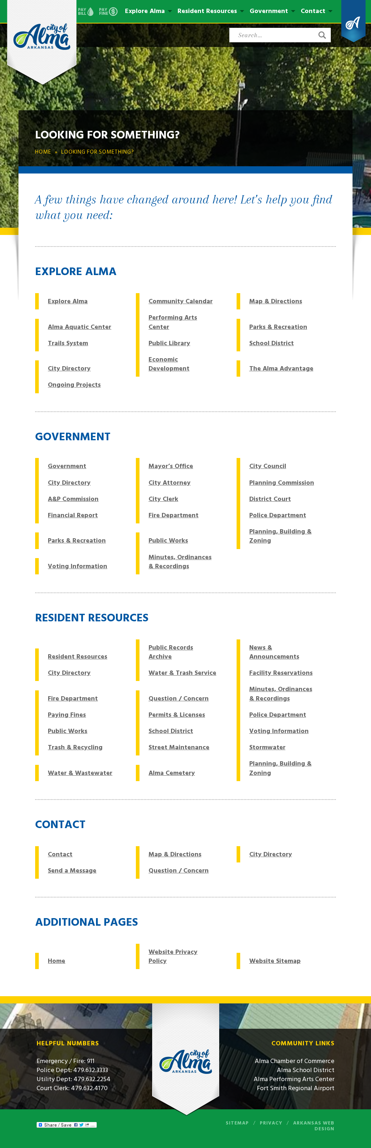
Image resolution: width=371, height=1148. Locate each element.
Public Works (168, 540)
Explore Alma (145, 11)
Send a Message (72, 870)
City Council (267, 466)
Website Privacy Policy (173, 956)
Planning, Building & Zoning (280, 536)
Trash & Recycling (75, 747)
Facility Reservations (281, 673)
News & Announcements (274, 652)
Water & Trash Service (182, 673)
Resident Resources (207, 11)
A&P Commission (73, 499)
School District (271, 343)
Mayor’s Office (171, 466)
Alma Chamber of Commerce (294, 1061)
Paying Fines (67, 715)
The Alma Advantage (281, 368)
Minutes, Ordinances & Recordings (180, 561)
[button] (322, 35)
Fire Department (174, 515)
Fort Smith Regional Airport (295, 1088)
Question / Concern (179, 698)
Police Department (277, 515)
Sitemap (237, 1123)
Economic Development (169, 364)
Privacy (271, 1123)
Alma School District (305, 1070)
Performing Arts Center (173, 322)
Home (56, 961)
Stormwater (267, 747)
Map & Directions (275, 301)
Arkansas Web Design (313, 1126)
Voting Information (77, 566)
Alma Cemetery (172, 773)
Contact (313, 11)
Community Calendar (181, 301)
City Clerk (163, 499)
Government (269, 11)
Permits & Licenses (177, 715)
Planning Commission (281, 482)
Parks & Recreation (278, 327)
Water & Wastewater (80, 773)
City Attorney (170, 482)
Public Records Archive (171, 652)
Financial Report (73, 515)
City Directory (69, 368)
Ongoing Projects (74, 385)
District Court (270, 499)
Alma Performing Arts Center (294, 1079)
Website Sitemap (275, 961)
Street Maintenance (179, 747)
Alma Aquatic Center (79, 327)
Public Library (169, 343)
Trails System (68, 343)
